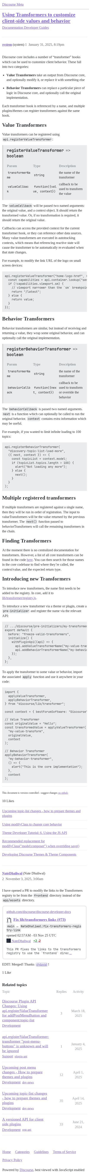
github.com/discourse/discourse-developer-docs (38, 912)
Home (6, 1152)
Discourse (26, 1170)
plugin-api (21, 1056)
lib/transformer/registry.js (19, 598)
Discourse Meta (13, 4)
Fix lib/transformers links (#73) (39, 919)
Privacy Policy (12, 1160)
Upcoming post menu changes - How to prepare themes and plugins (22, 1072)
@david (41, 964)
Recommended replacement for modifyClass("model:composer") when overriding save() (40, 843)
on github (63, 792)
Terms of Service (64, 1152)
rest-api (26, 1129)
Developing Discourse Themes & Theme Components (39, 854)
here (30, 560)
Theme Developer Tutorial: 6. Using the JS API (34, 833)
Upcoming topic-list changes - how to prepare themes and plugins (41, 813)
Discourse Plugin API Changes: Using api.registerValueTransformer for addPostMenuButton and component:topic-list (25, 1010)
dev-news (28, 1082)
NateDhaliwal (21, 941)
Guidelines (41, 1152)
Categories (22, 1152)
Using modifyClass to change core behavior (32, 824)
